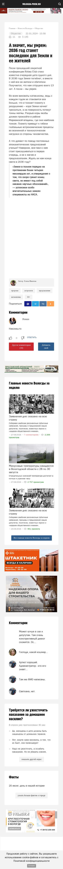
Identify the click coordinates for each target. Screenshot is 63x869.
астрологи (28, 290)
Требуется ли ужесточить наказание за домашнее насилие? (28, 714)
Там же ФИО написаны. (32, 679)
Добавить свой (46, 346)
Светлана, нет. (27, 691)
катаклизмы (16, 297)
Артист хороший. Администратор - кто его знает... (32, 666)
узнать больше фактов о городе (31, 795)
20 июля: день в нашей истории (27, 785)
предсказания (44, 290)
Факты (14, 777)
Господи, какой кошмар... (33, 652)
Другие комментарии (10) (21, 346)
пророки (14, 290)
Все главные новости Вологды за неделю (32, 538)
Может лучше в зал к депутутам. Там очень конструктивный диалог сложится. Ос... (32, 637)
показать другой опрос (32, 759)
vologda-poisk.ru (31, 4)
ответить (31, 337)
